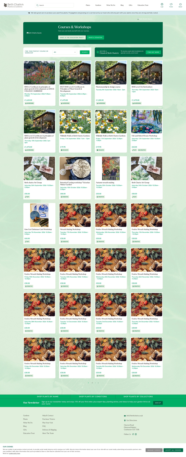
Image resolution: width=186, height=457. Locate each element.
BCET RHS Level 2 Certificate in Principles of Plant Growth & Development (72, 89)
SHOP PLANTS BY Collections (138, 397)
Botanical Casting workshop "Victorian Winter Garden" (75, 184)
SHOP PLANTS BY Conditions (93, 397)
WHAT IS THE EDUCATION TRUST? (72, 37)
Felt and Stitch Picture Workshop (144, 136)
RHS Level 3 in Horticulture (142, 87)
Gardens (98, 5)
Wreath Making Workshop (70, 229)
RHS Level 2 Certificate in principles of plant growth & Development (39, 137)
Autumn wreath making (105, 183)
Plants (88, 5)
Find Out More (153, 52)
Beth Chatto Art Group (140, 183)
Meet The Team (48, 433)
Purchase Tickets (48, 419)
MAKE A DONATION (95, 37)
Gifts (130, 5)
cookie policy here (14, 453)
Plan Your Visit (47, 423)
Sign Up (158, 403)
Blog (122, 5)
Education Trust (143, 5)
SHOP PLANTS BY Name (48, 397)
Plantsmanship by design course (108, 87)
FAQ (44, 426)
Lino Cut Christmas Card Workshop (38, 229)
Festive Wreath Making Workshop (109, 229)
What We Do (110, 5)
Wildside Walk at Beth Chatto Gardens (75, 136)
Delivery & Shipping (49, 430)
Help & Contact (47, 416)
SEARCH (85, 52)
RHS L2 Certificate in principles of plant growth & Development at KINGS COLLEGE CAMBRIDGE (39, 89)
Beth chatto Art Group (33, 183)
